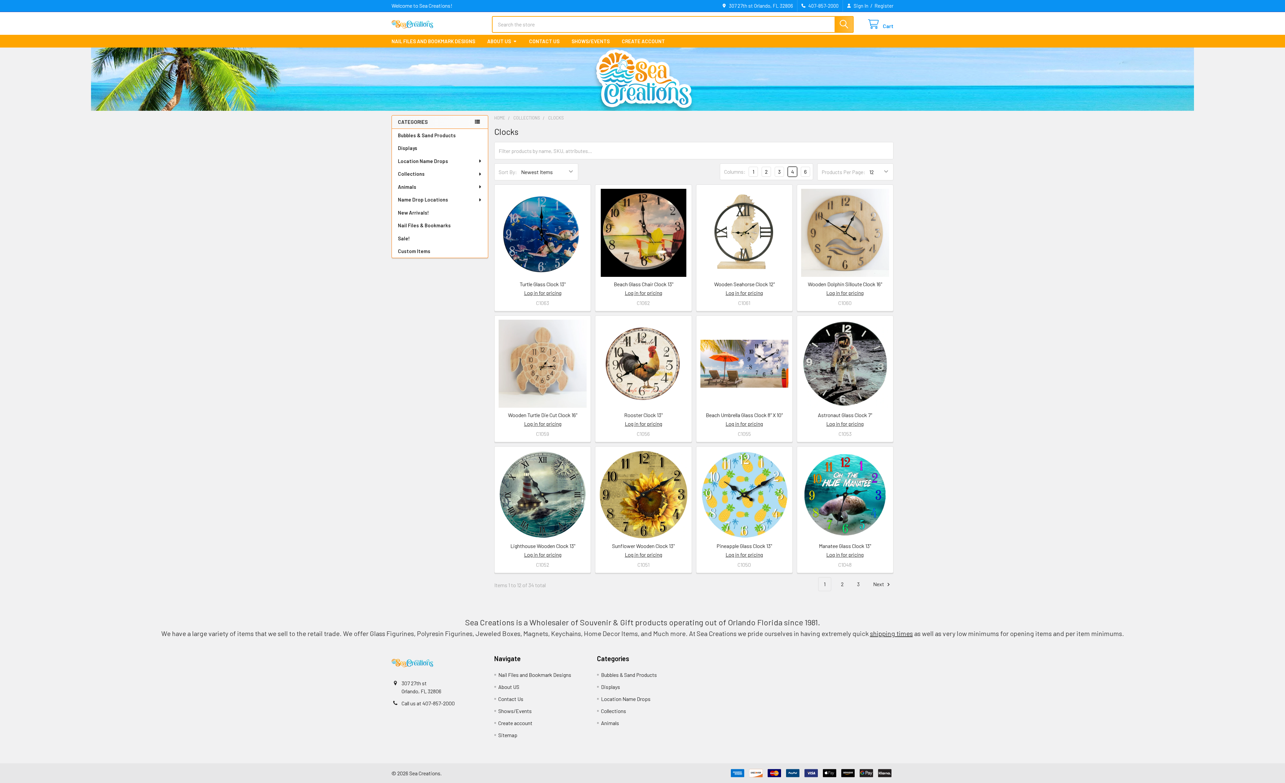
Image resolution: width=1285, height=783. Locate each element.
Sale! (404, 238)
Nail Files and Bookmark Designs (433, 41)
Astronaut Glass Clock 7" (845, 415)
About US (499, 41)
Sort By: (508, 172)
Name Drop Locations (423, 200)
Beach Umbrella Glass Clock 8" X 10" (744, 415)
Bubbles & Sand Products (427, 135)
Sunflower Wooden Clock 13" (643, 546)
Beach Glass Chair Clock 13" (643, 284)
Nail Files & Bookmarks (424, 225)
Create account (643, 41)
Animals (407, 187)
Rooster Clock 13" (643, 415)
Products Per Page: (843, 172)
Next (879, 584)
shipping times (891, 633)
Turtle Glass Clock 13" (543, 284)
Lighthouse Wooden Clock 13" (542, 546)
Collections (411, 174)
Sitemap (507, 735)
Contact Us (544, 41)
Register (883, 6)
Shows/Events (591, 41)
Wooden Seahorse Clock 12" (744, 284)
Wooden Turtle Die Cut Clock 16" (542, 415)
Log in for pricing (543, 293)
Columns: (735, 171)
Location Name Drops (423, 161)
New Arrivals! (413, 213)
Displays (407, 148)
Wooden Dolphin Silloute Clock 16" (845, 284)
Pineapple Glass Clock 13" (744, 546)
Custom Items (414, 251)
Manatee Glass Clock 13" (845, 546)
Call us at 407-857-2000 (428, 703)
